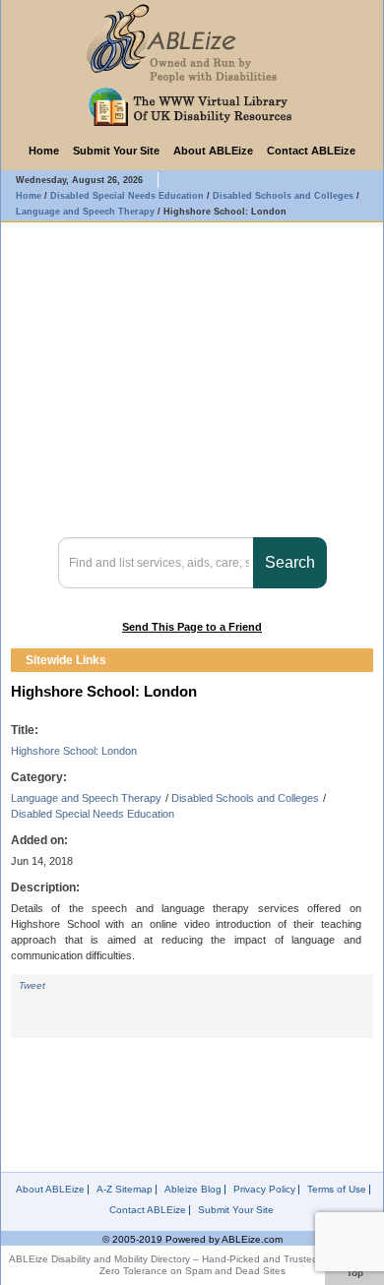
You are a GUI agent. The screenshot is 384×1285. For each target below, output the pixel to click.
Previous (343, 660)
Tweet (32, 985)
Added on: (39, 840)
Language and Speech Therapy (86, 798)
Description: (45, 887)
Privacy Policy (264, 1189)
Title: (24, 730)
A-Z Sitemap (124, 1189)
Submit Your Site (116, 150)
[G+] (117, 1003)
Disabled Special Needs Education (92, 814)
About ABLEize (213, 150)
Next (361, 660)
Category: (39, 777)
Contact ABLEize (311, 150)
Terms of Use (336, 1189)
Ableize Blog (193, 1189)
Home (44, 150)
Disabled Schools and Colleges (245, 798)
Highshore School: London (74, 751)
